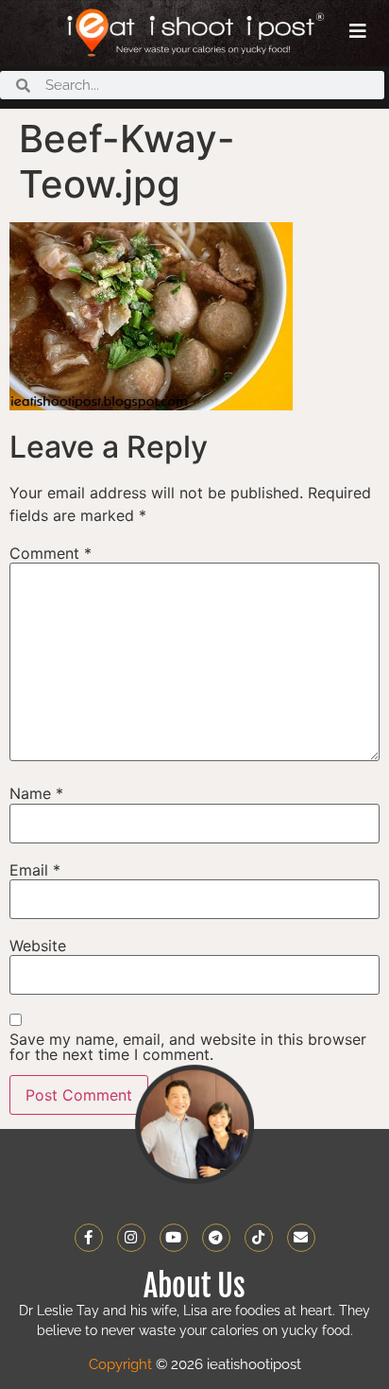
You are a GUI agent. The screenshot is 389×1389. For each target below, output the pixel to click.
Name (36, 793)
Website (37, 945)
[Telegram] (216, 1238)
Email (34, 869)
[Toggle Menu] (358, 31)
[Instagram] (131, 1238)
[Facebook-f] (89, 1238)
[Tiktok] (259, 1238)
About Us (194, 1286)
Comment (50, 553)
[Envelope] (301, 1238)
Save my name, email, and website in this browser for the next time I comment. (187, 1047)
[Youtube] (174, 1238)
